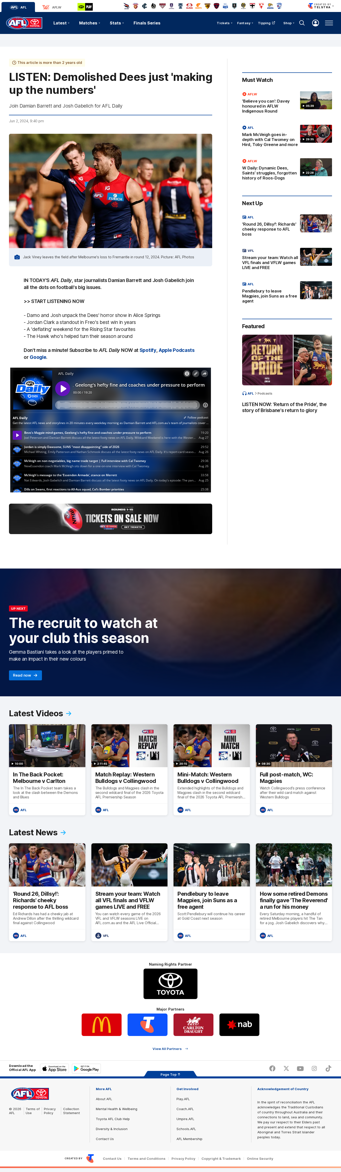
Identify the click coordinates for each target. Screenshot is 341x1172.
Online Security (260, 1158)
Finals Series (147, 22)
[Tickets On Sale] (110, 519)
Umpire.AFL (185, 1119)
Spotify (148, 350)
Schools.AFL (186, 1129)
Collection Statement (71, 1111)
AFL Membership (189, 1139)
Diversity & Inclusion (112, 1129)
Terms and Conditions (147, 1158)
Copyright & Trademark (221, 1158)
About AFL (104, 1099)
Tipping (264, 23)
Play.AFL (183, 1099)
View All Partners (167, 1048)
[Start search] (302, 23)
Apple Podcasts (177, 350)
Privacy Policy (50, 1111)
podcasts (265, 393)
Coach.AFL (185, 1109)
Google (38, 357)
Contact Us (105, 1139)
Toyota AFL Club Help (113, 1119)
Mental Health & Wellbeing (116, 1109)
